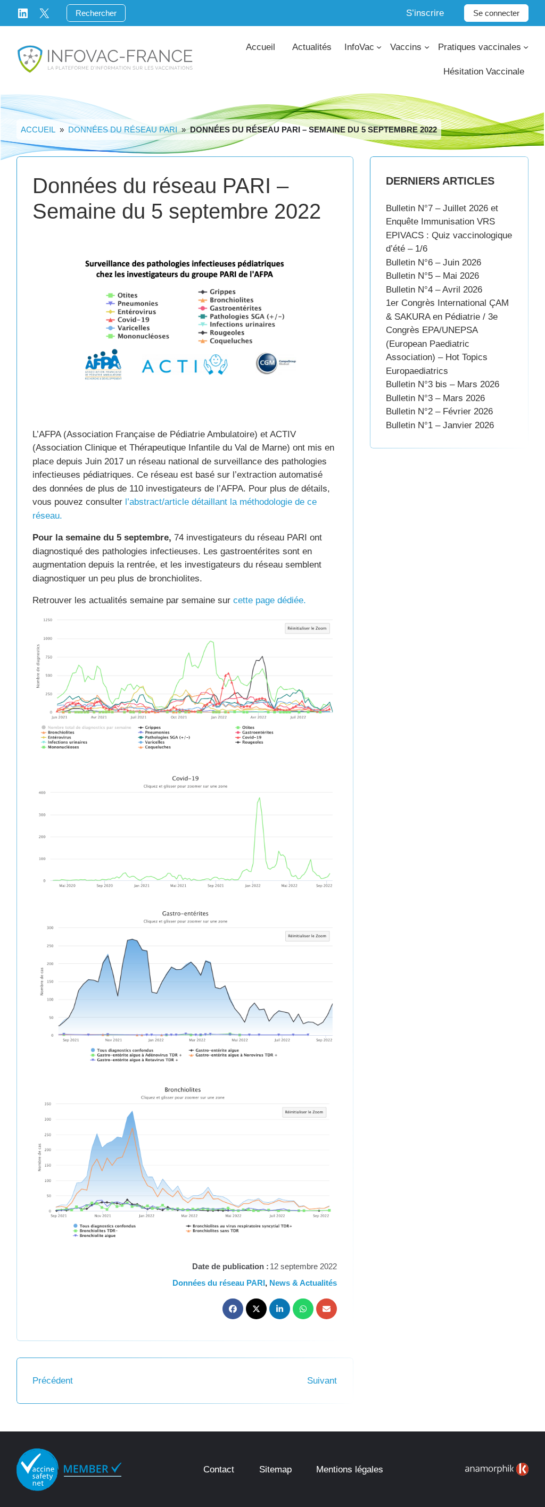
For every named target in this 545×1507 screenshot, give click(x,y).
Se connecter (496, 13)
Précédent (52, 1381)
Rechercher (96, 13)
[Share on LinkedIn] (279, 1308)
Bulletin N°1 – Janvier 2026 (440, 425)
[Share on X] (256, 1308)
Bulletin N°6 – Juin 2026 (433, 262)
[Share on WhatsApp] (303, 1308)
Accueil (38, 129)
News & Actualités (303, 1282)
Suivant (322, 1381)
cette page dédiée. (269, 600)
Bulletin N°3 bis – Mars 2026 (442, 384)
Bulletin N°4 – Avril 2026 (434, 290)
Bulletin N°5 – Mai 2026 (432, 276)
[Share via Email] (326, 1308)
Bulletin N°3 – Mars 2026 (435, 398)
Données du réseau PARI (122, 129)
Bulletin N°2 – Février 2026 (439, 411)
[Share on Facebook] (232, 1308)
